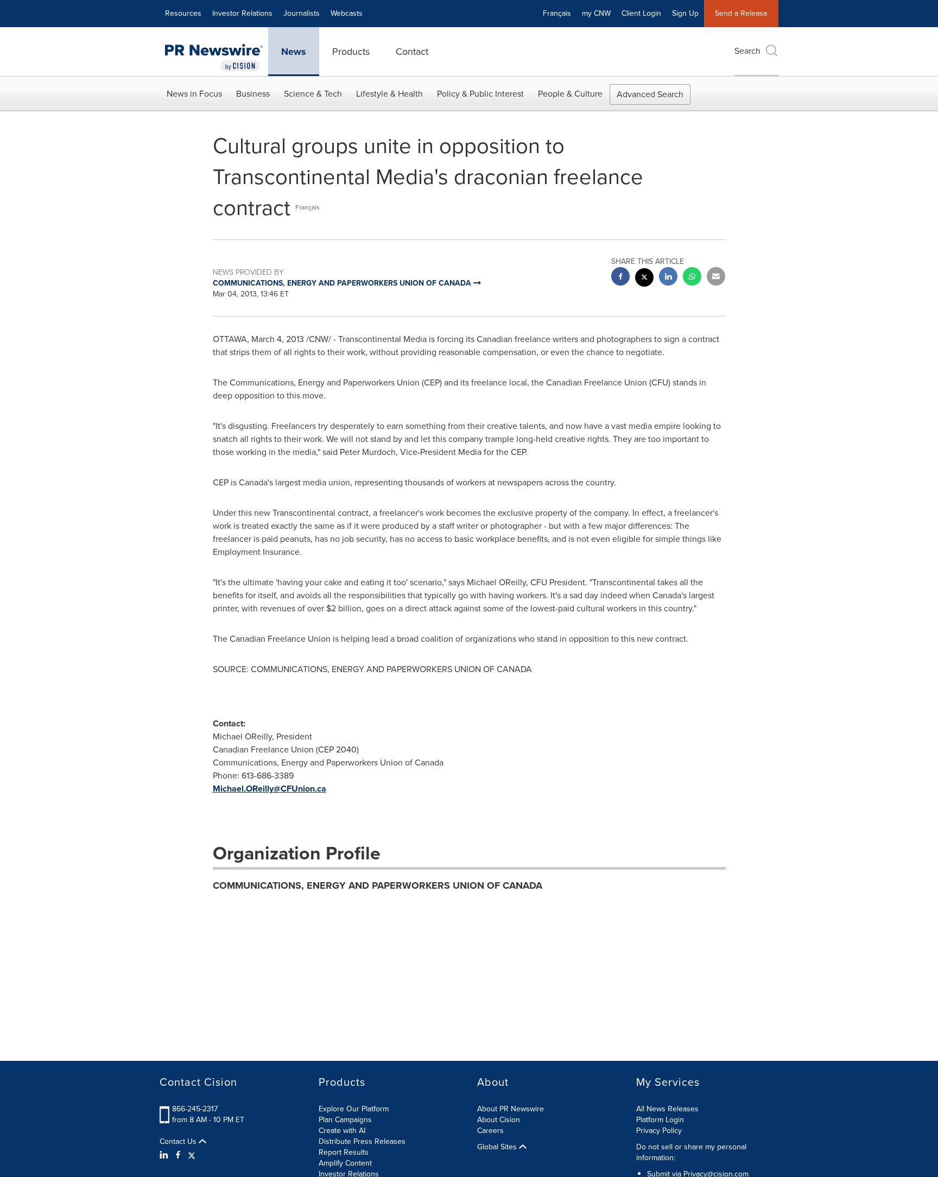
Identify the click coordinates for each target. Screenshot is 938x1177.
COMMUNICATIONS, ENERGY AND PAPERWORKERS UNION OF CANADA (377, 885)
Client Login (641, 13)
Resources (183, 13)
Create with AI (342, 1130)
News (293, 52)
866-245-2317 (195, 1109)
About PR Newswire (510, 1109)
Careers (490, 1130)
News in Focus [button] (194, 93)
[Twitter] (191, 1155)
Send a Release (741, 13)
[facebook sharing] (620, 277)
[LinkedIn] (165, 1155)
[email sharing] (716, 277)
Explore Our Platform (354, 1109)
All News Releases (667, 1109)
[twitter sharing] (644, 278)
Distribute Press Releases (362, 1141)
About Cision (498, 1119)
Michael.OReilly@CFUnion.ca (269, 788)
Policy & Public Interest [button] (480, 93)
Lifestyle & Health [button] (389, 93)
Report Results (344, 1152)
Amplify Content (345, 1163)
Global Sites (498, 1147)
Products (351, 52)
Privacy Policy (659, 1130)
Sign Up (685, 13)
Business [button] (253, 93)
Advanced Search (650, 94)
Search (747, 51)
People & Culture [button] (570, 93)
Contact (412, 52)
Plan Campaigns (345, 1119)
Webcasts (347, 13)
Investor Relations (242, 13)
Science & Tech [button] (313, 93)
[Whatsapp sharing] (692, 277)
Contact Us (179, 1141)
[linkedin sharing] (668, 277)
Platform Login (660, 1119)
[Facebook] (178, 1155)
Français (557, 13)
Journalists (301, 13)
